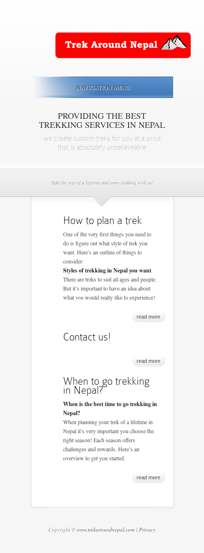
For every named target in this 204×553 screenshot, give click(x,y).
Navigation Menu (103, 87)
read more (148, 317)
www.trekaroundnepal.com (106, 529)
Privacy (147, 529)
